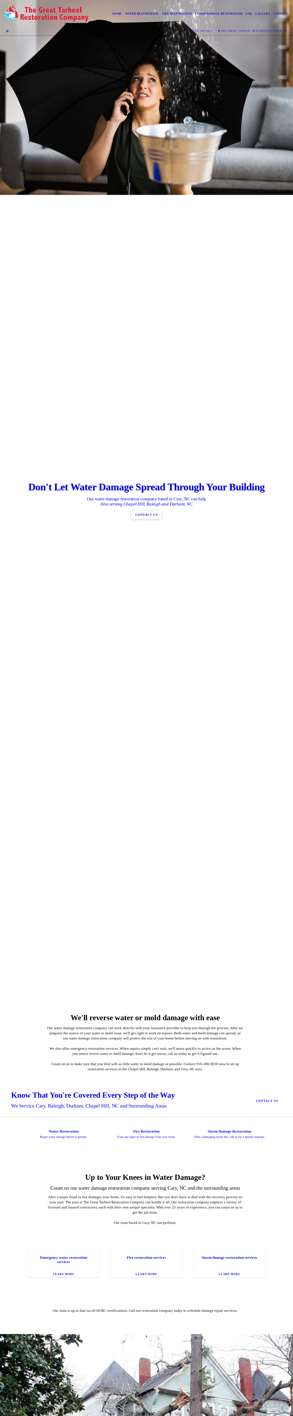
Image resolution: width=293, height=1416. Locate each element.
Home (117, 13)
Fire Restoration (177, 13)
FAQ (249, 13)
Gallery (262, 13)
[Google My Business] (7, 31)
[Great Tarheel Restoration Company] (46, 13)
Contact (280, 13)
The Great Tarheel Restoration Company (254, 31)
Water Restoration (142, 13)
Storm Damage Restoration (218, 13)
